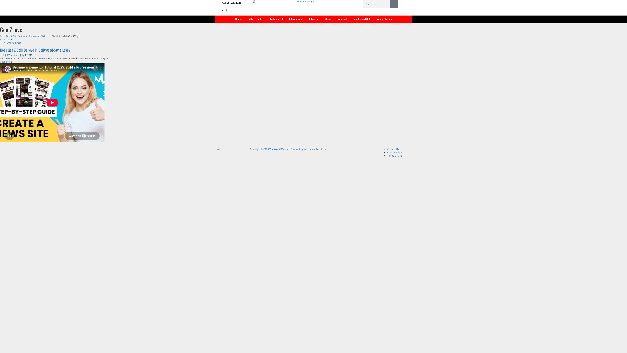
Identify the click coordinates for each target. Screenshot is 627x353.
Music (328, 19)
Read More (6, 61)
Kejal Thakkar (10, 55)
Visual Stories (384, 19)
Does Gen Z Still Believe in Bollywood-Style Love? (26, 36)
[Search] (394, 4)
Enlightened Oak (361, 19)
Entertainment (275, 19)
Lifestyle (314, 19)
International (296, 19)
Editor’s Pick (254, 19)
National (342, 19)
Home (238, 19)
